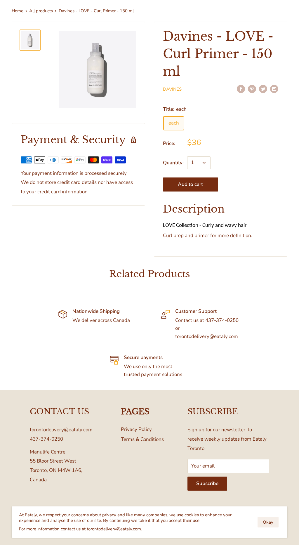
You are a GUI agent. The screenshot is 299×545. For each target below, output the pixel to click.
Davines (172, 89)
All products (41, 11)
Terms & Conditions (142, 439)
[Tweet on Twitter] (263, 88)
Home (17, 11)
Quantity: (173, 162)
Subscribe (207, 483)
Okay (268, 522)
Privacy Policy (136, 429)
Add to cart (190, 184)
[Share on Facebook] (241, 88)
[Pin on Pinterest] (252, 88)
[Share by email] (274, 88)
